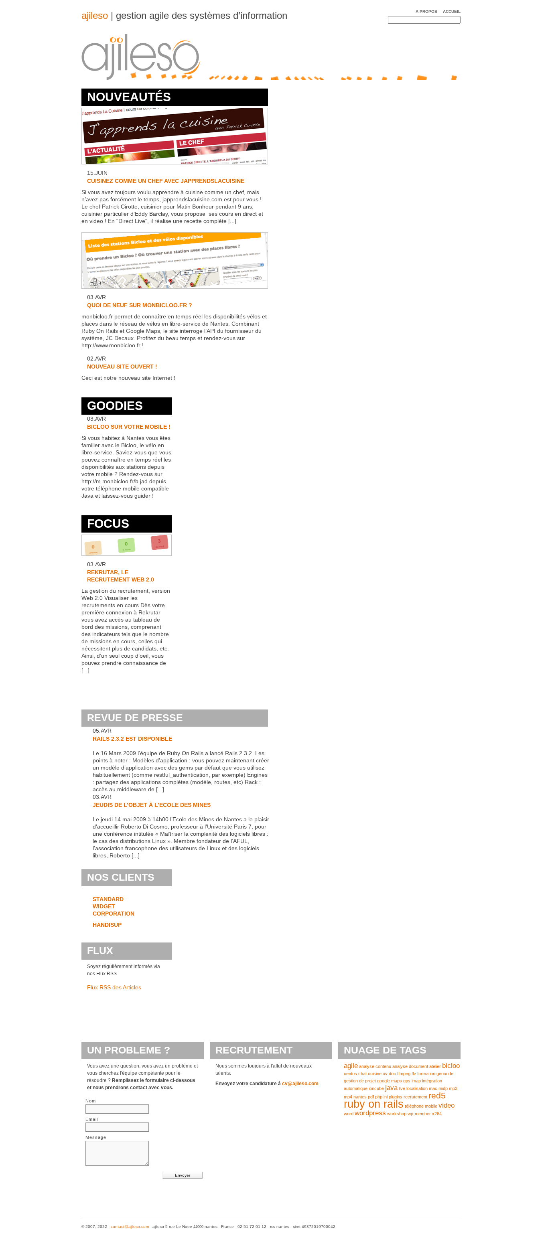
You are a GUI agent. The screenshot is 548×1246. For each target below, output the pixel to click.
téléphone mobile (421, 1106)
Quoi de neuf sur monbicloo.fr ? (139, 305)
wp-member (419, 1113)
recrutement (415, 1096)
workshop (396, 1113)
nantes (360, 1096)
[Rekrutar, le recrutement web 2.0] (126, 556)
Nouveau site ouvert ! (122, 366)
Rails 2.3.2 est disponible (132, 738)
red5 (437, 1095)
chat (362, 1073)
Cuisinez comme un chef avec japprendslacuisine (165, 181)
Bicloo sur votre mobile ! (128, 426)
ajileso (94, 15)
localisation (417, 1088)
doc (392, 1073)
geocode (444, 1073)
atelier (435, 1066)
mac (433, 1088)
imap (416, 1080)
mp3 (453, 1088)
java (391, 1088)
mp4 (348, 1096)
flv (414, 1073)
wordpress (370, 1113)
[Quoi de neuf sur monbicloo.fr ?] (174, 289)
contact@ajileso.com (130, 1226)
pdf (371, 1096)
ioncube (376, 1088)
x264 (437, 1113)
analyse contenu (375, 1066)
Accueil (452, 11)
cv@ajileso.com (300, 1083)
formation (426, 1073)
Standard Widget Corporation (113, 906)
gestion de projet (360, 1080)
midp (443, 1088)
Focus (108, 523)
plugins (395, 1096)
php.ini (381, 1096)
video (446, 1105)
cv (385, 1073)
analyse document (410, 1066)
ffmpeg (403, 1073)
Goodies (115, 405)
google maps (389, 1080)
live (402, 1088)
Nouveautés (129, 96)
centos (350, 1073)
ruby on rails (374, 1104)
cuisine (375, 1073)
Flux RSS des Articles (114, 987)
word (348, 1113)
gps (406, 1080)
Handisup (107, 925)
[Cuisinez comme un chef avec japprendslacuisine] (174, 164)
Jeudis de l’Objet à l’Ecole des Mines (152, 805)
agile (351, 1066)
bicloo (451, 1066)
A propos (426, 11)
